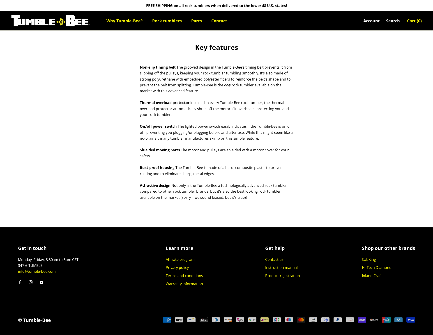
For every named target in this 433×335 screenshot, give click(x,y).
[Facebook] (20, 282)
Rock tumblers (167, 20)
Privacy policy (177, 267)
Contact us (274, 259)
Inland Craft (372, 275)
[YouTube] (41, 282)
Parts (196, 20)
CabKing (369, 259)
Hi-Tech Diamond (377, 267)
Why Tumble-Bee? (124, 20)
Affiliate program (180, 259)
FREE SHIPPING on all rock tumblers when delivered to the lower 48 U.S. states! (216, 5)
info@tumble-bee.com (37, 271)
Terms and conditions (184, 275)
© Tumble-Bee (34, 320)
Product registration (282, 275)
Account (371, 20)
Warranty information (184, 283)
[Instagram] (30, 282)
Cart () (414, 20)
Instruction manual (281, 267)
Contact (219, 20)
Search (393, 20)
